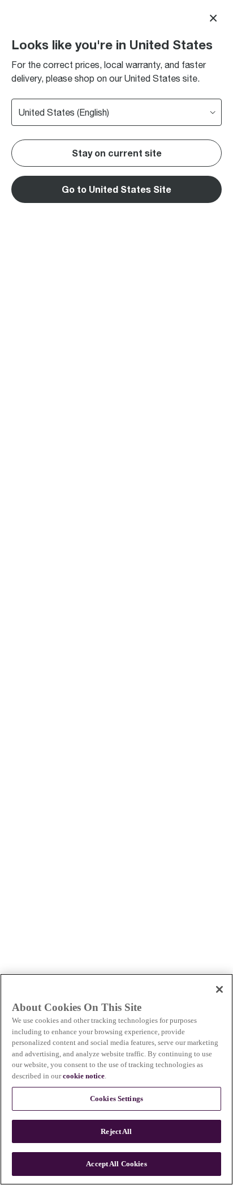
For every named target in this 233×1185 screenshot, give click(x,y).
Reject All (116, 1131)
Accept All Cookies (116, 1163)
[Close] (213, 18)
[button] (116, 189)
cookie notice (84, 1076)
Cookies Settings (116, 1098)
